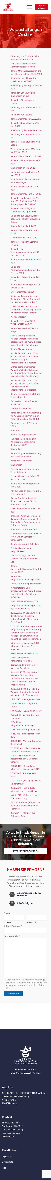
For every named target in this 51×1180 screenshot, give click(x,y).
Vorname (7, 922)
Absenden (13, 993)
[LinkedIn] (4, 1167)
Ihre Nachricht (12, 936)
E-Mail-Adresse (13, 926)
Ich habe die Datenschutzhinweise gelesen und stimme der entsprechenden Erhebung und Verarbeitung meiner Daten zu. (26, 983)
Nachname (31, 922)
